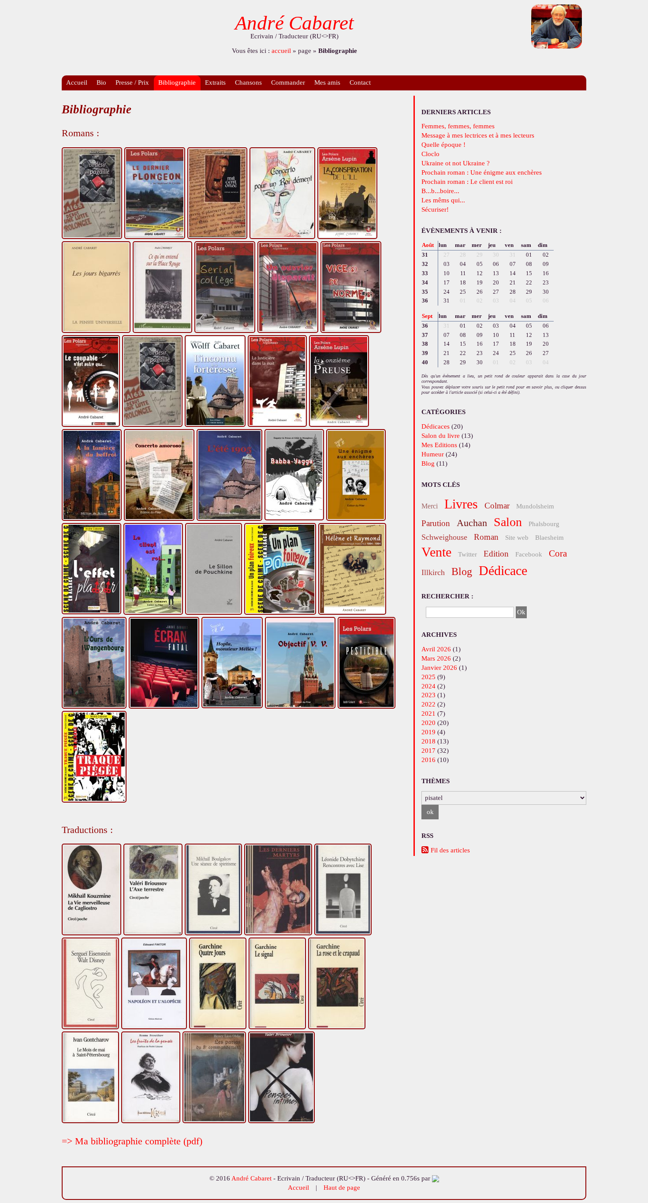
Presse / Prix (132, 82)
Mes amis (327, 82)
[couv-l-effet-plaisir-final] (91, 568)
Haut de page (342, 1187)
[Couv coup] (91, 381)
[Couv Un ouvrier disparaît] (287, 287)
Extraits (215, 82)
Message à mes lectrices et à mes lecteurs (477, 135)
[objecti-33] (300, 663)
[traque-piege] (94, 757)
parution (435, 523)
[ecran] (164, 663)
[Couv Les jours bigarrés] (96, 287)
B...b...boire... (440, 190)
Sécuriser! (435, 209)
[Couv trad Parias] (214, 1077)
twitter (467, 554)
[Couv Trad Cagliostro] (91, 889)
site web (517, 537)
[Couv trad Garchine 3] (336, 983)
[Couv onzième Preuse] (339, 381)
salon (508, 522)
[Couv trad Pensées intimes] (281, 1077)
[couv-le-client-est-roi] (153, 569)
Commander (288, 82)
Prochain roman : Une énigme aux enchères (481, 172)
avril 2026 (436, 649)
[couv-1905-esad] (229, 475)
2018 (428, 741)
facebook (528, 554)
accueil (281, 50)
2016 (428, 759)
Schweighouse (444, 537)
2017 (428, 750)
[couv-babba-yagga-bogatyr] (294, 474)
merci (429, 506)
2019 (428, 732)
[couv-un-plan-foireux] (280, 569)
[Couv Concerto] (282, 193)
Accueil (76, 82)
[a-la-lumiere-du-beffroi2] (92, 475)
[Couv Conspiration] (347, 193)
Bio (101, 82)
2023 (428, 695)
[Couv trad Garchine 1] (217, 983)
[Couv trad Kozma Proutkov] (150, 1077)
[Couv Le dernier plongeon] (154, 193)
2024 (428, 686)
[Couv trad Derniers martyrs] (278, 889)
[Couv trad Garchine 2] (277, 983)
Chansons (248, 82)
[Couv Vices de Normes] (350, 287)
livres (461, 504)
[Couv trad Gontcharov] (90, 1077)
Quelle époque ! (443, 144)
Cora (558, 553)
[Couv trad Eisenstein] (90, 983)
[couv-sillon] (213, 569)
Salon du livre (440, 435)
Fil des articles (450, 850)
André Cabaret (294, 23)
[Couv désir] (152, 381)
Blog (428, 463)
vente (436, 552)
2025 (428, 676)
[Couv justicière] (277, 381)
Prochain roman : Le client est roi (467, 181)
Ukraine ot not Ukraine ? (455, 163)
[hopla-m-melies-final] (232, 662)
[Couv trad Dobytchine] (343, 889)
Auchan (472, 522)
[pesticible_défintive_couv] (366, 663)
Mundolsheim (535, 506)
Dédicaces (435, 426)
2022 (428, 704)
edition (496, 553)
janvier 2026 (439, 667)
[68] (92, 193)
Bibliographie (177, 82)
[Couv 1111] (217, 193)
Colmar (497, 505)
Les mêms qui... (443, 200)
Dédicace (503, 570)
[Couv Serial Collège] (224, 287)
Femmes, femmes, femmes (458, 126)
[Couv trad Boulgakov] (213, 889)
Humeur (432, 454)
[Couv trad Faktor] (154, 983)
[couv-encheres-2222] (356, 475)
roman (486, 537)
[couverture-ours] (94, 663)
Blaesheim (549, 537)
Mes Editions (439, 444)
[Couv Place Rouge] (162, 287)
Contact (360, 82)
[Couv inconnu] (215, 381)
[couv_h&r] (352, 569)
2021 (428, 713)
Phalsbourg (544, 523)
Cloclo (430, 153)
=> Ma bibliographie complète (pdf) (132, 1141)
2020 (428, 722)
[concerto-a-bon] (159, 475)
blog (461, 571)
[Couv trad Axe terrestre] (152, 889)
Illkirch (433, 572)
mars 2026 (436, 658)
